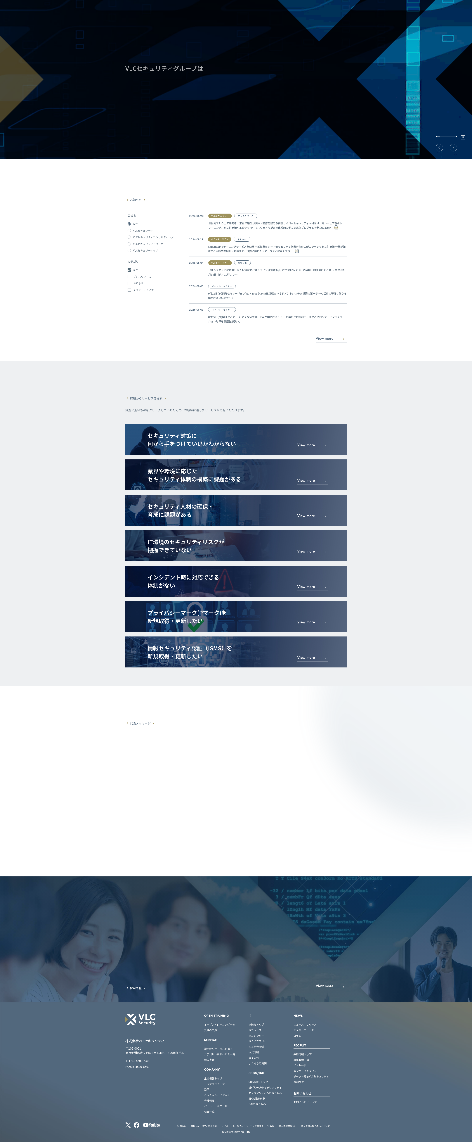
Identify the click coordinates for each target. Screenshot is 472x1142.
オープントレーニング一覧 (219, 1024)
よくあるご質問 (258, 1063)
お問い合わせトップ (305, 1102)
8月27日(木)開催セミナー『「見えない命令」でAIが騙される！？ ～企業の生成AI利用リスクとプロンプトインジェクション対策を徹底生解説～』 (275, 319)
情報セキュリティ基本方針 (204, 1126)
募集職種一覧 (301, 1060)
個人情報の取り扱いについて (315, 1126)
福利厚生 (299, 1082)
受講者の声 (210, 1030)
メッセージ (300, 1065)
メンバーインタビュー (306, 1071)
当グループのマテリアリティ (265, 1087)
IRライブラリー (258, 1041)
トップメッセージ (214, 1084)
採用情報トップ (303, 1054)
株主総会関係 (256, 1046)
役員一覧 (209, 1111)
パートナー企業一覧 (215, 1106)
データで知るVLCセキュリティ (311, 1076)
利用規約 (181, 1126)
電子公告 (254, 1058)
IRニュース (255, 1030)
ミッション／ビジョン (217, 1095)
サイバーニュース (304, 1030)
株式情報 (254, 1052)
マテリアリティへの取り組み (265, 1093)
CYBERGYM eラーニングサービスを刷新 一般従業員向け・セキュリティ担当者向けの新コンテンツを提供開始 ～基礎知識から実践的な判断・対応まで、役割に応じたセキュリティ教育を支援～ (277, 249)
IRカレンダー (256, 1035)
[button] (439, 147)
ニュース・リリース (305, 1024)
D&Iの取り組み (257, 1104)
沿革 (206, 1089)
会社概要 (209, 1100)
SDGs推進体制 (257, 1098)
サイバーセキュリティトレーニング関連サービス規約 (247, 1126)
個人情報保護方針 (287, 1126)
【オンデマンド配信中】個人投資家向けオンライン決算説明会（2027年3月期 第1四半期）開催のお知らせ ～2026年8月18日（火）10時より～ (276, 272)
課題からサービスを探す (218, 1049)
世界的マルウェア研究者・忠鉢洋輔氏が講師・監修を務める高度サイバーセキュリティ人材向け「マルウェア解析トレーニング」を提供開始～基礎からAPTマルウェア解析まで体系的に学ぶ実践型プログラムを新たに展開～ (275, 225)
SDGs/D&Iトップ (258, 1082)
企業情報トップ (213, 1078)
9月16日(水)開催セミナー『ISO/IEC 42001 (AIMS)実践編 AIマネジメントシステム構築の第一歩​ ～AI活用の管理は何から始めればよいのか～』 (277, 296)
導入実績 (209, 1060)
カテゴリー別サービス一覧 (219, 1054)
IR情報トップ (256, 1024)
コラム (297, 1035)
